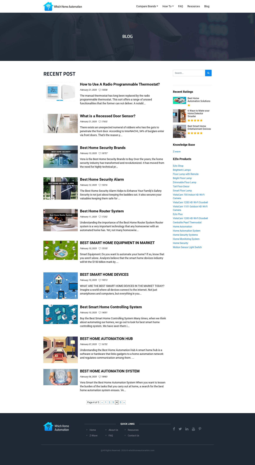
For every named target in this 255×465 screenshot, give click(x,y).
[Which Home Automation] (62, 6)
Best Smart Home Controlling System (111, 307)
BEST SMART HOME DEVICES (104, 274)
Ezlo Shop (178, 165)
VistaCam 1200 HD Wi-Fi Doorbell (190, 202)
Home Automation (182, 226)
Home (93, 430)
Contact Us (133, 435)
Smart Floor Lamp (182, 190)
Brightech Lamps (182, 170)
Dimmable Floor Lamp (184, 182)
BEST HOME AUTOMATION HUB (106, 339)
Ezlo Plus (178, 214)
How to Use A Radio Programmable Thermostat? (120, 84)
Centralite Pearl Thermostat (187, 222)
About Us (113, 430)
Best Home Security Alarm (102, 179)
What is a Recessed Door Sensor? (107, 116)
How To (166, 6)
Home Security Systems (185, 234)
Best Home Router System (102, 211)
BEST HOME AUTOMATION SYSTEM (110, 371)
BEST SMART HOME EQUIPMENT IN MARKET (117, 243)
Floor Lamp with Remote (185, 174)
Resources (193, 6)
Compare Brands (146, 6)
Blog (206, 6)
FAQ (180, 6)
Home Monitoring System (186, 239)
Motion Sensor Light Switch (187, 247)
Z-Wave (93, 435)
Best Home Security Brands (103, 148)
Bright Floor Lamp (182, 178)
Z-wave (176, 151)
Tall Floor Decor (181, 186)
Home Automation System (186, 230)
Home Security (180, 243)
